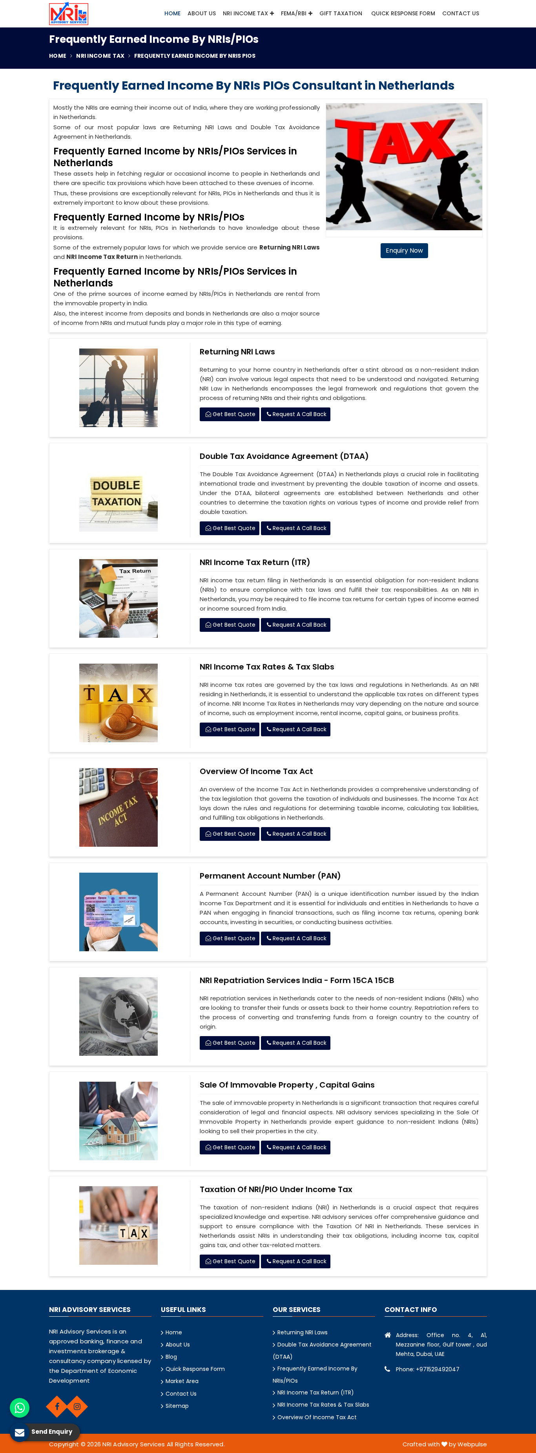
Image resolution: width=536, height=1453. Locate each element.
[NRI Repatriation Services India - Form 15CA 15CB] (118, 1016)
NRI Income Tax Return (102, 257)
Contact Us (460, 13)
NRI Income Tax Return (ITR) (255, 562)
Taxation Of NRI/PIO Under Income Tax (276, 1189)
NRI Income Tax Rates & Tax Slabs (267, 666)
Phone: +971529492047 (427, 1369)
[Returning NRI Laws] (118, 388)
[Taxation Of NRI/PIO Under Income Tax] (118, 1225)
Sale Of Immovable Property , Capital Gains (287, 1084)
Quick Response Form (403, 13)
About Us (202, 13)
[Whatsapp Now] (19, 1408)
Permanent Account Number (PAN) (270, 875)
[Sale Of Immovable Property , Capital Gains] (118, 1121)
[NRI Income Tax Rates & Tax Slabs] (118, 703)
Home (172, 13)
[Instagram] (77, 1406)
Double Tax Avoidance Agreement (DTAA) (284, 456)
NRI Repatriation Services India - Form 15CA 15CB (297, 980)
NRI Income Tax (245, 13)
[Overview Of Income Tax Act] (118, 807)
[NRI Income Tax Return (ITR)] (118, 598)
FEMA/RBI (293, 13)
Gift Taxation (340, 13)
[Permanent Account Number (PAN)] (118, 912)
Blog (171, 1357)
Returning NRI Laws (237, 351)
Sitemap (177, 1406)
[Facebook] (57, 1406)
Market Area (182, 1381)
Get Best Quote (233, 414)
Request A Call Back (298, 414)
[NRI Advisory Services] (68, 13)
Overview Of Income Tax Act (256, 771)
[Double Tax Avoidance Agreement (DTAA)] (118, 492)
